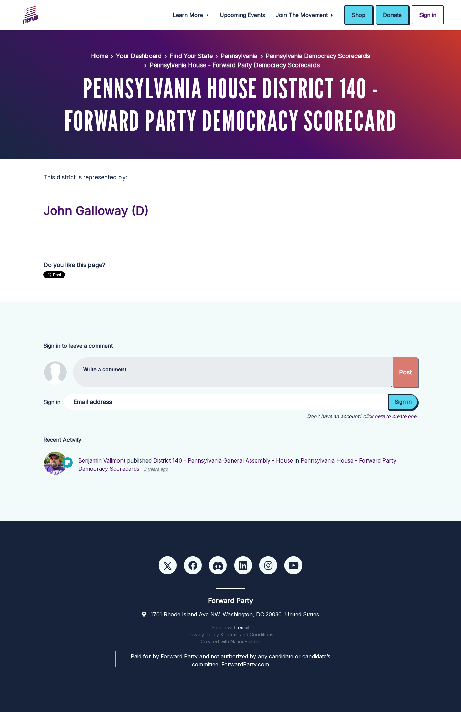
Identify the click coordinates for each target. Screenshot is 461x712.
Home (99, 55)
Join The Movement (302, 14)
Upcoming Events (242, 14)
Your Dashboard (139, 55)
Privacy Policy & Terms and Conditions (230, 634)
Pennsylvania (239, 55)
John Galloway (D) (96, 210)
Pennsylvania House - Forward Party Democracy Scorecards (235, 65)
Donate (392, 14)
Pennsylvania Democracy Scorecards (318, 55)
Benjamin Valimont (101, 460)
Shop (358, 14)
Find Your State (191, 55)
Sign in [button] (427, 14)
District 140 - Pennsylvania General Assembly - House (223, 460)
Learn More (189, 14)
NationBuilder (245, 641)
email (243, 627)
